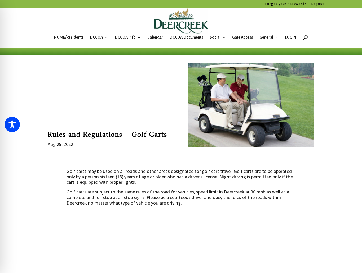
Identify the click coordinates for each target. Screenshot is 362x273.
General (266, 37)
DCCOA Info (125, 37)
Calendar (155, 37)
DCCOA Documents (186, 37)
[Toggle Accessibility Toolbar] (12, 124)
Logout (317, 4)
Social (215, 37)
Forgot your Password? (285, 4)
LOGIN (290, 37)
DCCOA (96, 37)
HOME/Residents (68, 37)
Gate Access (242, 37)
